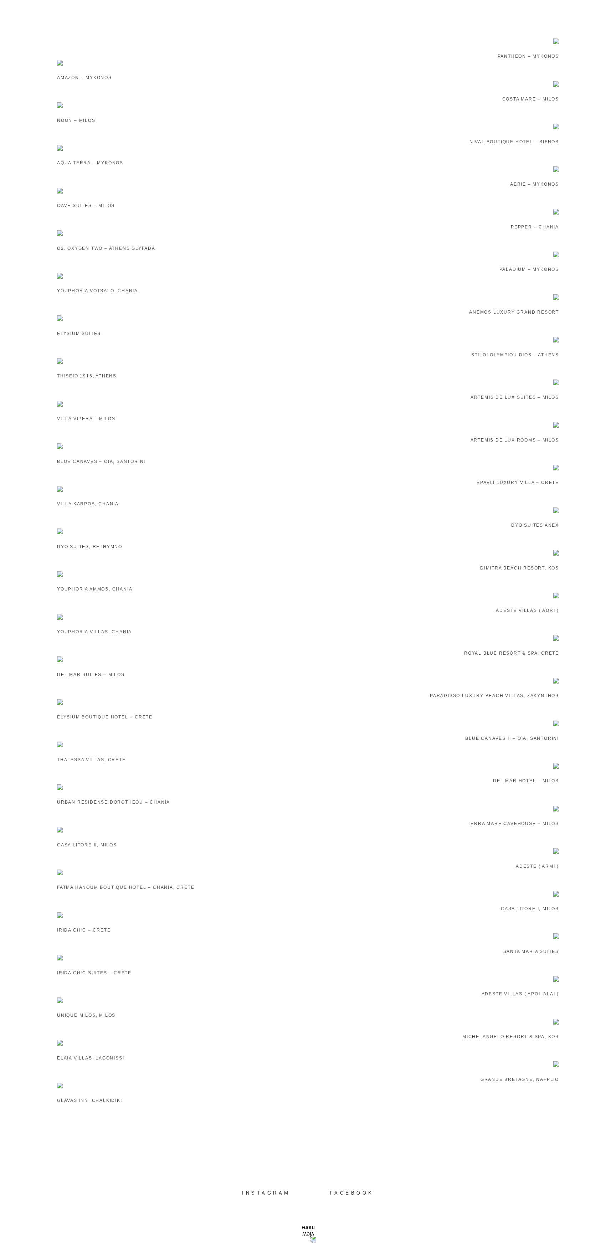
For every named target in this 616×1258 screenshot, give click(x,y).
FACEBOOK (352, 1193)
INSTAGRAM (266, 1193)
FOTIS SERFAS (308, 17)
